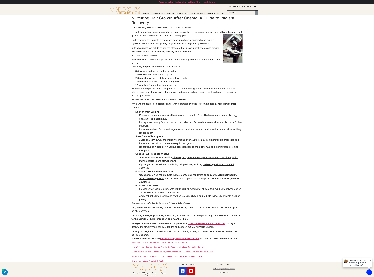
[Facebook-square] (183, 271)
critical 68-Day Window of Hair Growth (179, 238)
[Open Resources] (164, 14)
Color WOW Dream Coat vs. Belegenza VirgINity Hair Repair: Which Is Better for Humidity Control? (167, 247)
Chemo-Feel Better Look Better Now (206, 223)
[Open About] (204, 14)
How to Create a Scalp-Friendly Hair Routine (147, 261)
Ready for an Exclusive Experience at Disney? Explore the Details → (187, 2)
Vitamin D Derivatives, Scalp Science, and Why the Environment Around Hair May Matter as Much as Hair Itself (172, 252)
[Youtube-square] (191, 271)
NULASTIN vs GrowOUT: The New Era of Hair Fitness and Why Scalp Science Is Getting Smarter (166, 256)
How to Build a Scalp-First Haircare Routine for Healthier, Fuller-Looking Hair (159, 242)
